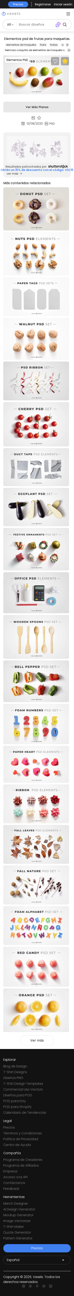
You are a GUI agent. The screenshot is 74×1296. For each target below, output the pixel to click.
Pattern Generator (17, 1238)
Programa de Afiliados (21, 1165)
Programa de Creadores (22, 1159)
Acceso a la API (15, 1177)
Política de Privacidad (20, 1139)
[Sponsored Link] (37, 149)
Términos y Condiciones (22, 1133)
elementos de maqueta (21, 45)
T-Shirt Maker (13, 1226)
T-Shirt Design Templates (23, 1083)
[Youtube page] (43, 1286)
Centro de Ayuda (17, 1144)
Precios (9, 1127)
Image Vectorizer (17, 1220)
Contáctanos (14, 1182)
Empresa (10, 1171)
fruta (43, 45)
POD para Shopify (17, 1106)
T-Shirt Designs (15, 1072)
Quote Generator (17, 1232)
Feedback (11, 1188)
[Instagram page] (23, 1286)
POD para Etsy (14, 1101)
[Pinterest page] (37, 1286)
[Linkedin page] (50, 1286)
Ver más (37, 1040)
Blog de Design (15, 1066)
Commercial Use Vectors (23, 1089)
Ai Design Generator (19, 1209)
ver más (12, 174)
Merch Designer (15, 1203)
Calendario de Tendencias (24, 1112)
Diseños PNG (13, 1077)
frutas (54, 45)
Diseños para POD (17, 1095)
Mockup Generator (18, 1215)
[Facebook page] (30, 1286)
